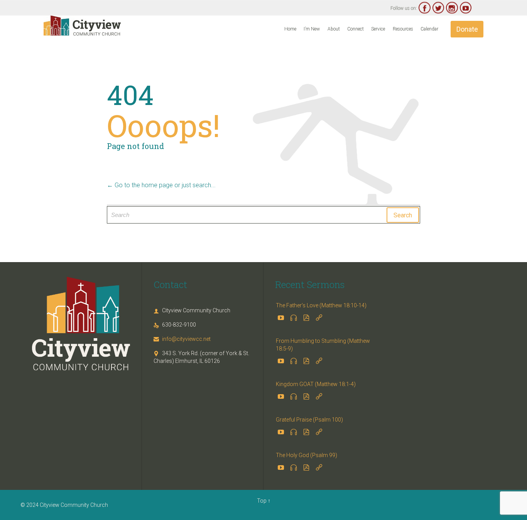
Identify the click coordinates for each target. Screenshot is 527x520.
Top (262, 501)
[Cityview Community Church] (82, 25)
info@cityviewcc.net (182, 339)
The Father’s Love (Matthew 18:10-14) (321, 305)
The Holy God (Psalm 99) (306, 455)
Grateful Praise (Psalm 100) (309, 420)
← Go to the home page (140, 185)
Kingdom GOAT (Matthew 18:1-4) (316, 384)
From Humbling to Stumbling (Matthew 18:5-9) (323, 345)
